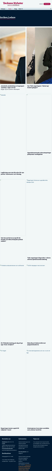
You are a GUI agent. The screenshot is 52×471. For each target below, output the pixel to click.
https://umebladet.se (38, 452)
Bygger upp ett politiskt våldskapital (10, 89)
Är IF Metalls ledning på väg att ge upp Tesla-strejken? (12, 343)
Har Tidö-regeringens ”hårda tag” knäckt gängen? (38, 86)
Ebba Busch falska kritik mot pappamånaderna (36, 343)
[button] (50, 9)
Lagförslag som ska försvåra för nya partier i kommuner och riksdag (12, 173)
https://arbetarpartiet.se (39, 454)
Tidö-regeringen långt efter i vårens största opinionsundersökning (39, 258)
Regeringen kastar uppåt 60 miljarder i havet (10, 429)
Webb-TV (21, 8)
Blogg (15, 8)
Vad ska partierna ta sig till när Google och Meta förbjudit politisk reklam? (12, 239)
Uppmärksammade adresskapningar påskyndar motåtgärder (39, 153)
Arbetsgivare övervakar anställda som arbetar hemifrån (38, 429)
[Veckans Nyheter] (13, 4)
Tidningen (3, 8)
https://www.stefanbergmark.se (41, 450)
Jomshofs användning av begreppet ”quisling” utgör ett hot (12, 86)
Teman (9, 8)
